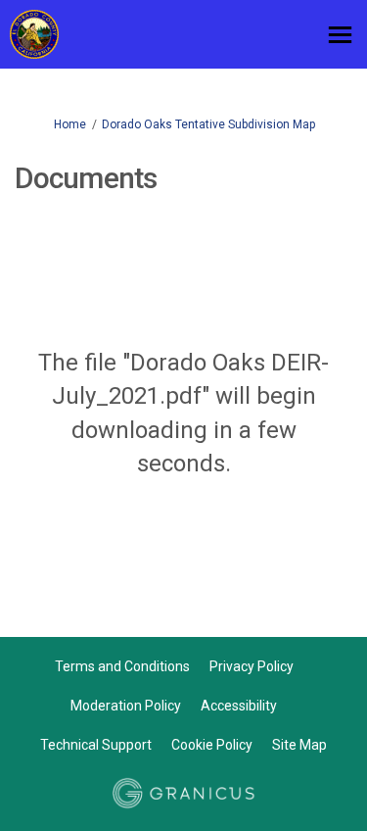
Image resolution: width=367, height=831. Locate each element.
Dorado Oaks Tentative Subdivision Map (208, 124)
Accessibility (239, 705)
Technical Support (96, 745)
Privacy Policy (251, 666)
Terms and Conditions (122, 666)
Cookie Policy (211, 745)
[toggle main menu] (340, 35)
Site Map (299, 745)
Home (70, 124)
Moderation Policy (125, 705)
